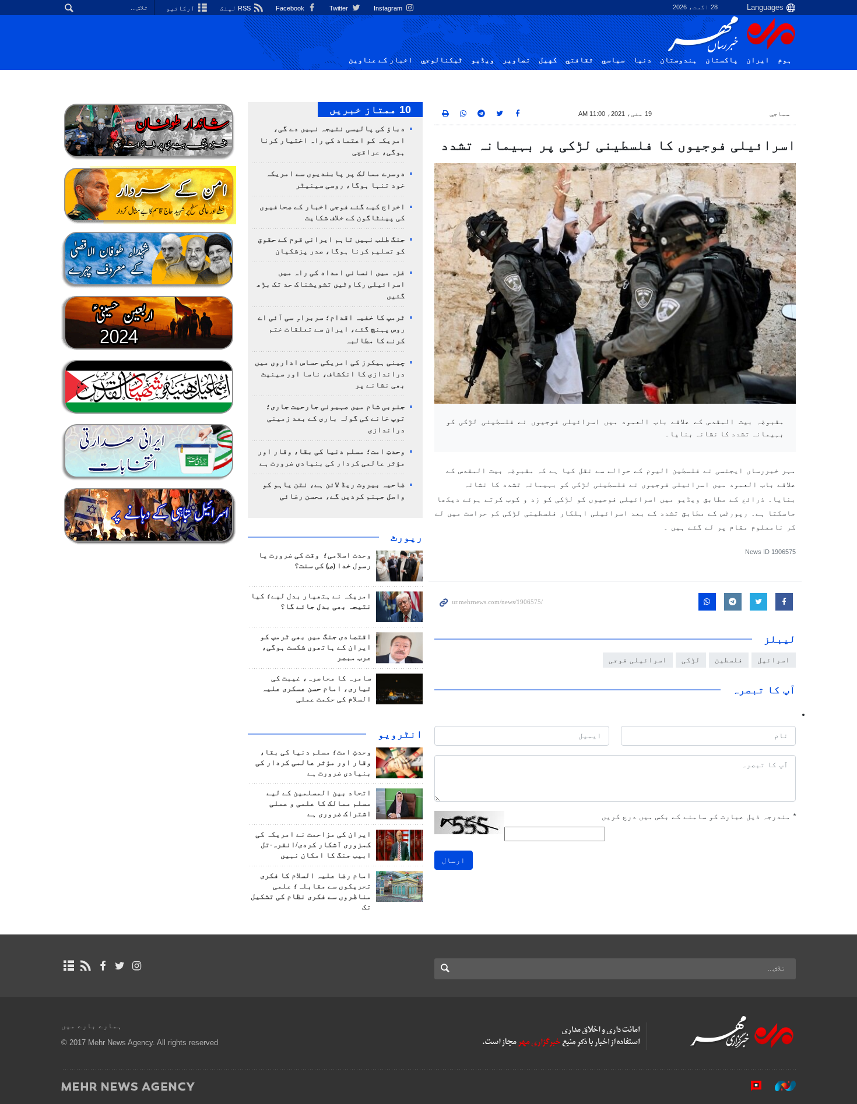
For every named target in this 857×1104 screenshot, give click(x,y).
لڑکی (691, 659)
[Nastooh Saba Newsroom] (779, 1086)
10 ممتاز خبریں (370, 109)
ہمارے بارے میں (91, 1025)
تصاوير (517, 60)
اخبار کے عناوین (381, 60)
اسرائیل (773, 659)
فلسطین (729, 659)
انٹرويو (400, 734)
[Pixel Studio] (750, 1086)
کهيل (548, 60)
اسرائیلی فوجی (638, 659)
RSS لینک (236, 8)
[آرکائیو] (68, 966)
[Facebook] (102, 966)
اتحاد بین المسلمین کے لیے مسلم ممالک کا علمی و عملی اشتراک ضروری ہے (318, 803)
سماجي (780, 113)
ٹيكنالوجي (442, 60)
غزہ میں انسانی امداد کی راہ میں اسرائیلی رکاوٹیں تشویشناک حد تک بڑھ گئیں (331, 284)
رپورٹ (407, 537)
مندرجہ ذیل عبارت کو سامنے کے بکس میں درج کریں (699, 816)
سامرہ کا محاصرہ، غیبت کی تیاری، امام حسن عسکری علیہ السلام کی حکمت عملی (316, 688)
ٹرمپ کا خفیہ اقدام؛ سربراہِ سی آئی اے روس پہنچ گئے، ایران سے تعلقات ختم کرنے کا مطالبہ (331, 329)
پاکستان (721, 60)
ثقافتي (579, 60)
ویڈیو (482, 60)
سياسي (613, 60)
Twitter (339, 8)
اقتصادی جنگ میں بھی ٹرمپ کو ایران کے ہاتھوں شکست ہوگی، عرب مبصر (315, 647)
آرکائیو (181, 8)
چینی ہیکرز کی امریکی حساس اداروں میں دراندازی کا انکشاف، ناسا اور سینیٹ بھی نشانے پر (330, 374)
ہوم (785, 60)
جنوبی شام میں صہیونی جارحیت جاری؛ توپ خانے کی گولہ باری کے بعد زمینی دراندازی (335, 418)
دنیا (642, 60)
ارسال (453, 860)
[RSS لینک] (85, 966)
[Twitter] (120, 966)
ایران (758, 60)
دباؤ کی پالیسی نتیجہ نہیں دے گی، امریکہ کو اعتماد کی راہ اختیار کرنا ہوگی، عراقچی (332, 140)
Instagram (389, 8)
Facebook (291, 8)
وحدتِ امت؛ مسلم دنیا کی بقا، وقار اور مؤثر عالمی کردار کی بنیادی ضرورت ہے (313, 762)
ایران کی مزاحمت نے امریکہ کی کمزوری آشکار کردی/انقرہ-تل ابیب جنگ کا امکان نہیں (313, 844)
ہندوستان (678, 60)
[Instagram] (136, 966)
